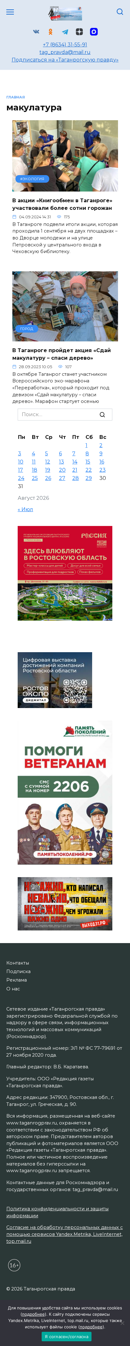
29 (89, 478)
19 (47, 470)
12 (47, 462)
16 (101, 462)
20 (62, 470)
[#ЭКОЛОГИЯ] (65, 188)
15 (88, 462)
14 (74, 462)
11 (34, 462)
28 (75, 478)
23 (102, 470)
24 (21, 478)
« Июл (25, 509)
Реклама (16, 980)
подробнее (33, 1314)
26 (48, 478)
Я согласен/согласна (66, 1336)
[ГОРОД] (65, 337)
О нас (13, 989)
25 (35, 478)
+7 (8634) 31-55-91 (65, 45)
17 (20, 470)
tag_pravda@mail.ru (65, 52)
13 (61, 462)
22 (89, 470)
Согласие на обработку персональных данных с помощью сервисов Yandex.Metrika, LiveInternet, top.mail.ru (64, 1234)
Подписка (18, 971)
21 (74, 470)
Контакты (17, 963)
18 (34, 470)
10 (20, 462)
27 (62, 478)
